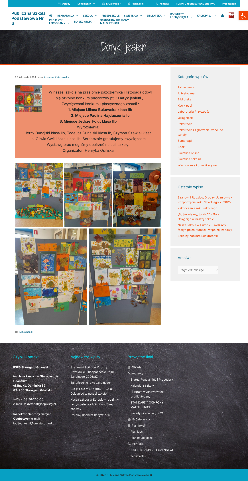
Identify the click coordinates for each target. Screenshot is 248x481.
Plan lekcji (137, 3)
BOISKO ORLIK (83, 21)
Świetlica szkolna (190, 159)
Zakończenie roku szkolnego (197, 208)
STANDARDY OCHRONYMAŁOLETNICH (114, 22)
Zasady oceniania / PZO (147, 413)
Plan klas (137, 431)
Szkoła (88, 15)
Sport (182, 147)
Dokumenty (84, 3)
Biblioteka (154, 15)
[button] (243, 15)
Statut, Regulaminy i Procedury (152, 379)
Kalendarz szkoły (142, 385)
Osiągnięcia (186, 118)
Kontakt (164, 3)
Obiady (65, 3)
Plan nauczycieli (142, 438)
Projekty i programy (57, 22)
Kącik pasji (185, 105)
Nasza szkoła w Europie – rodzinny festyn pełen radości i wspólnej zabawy (94, 404)
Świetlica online (188, 153)
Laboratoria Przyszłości (194, 111)
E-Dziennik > (113, 3)
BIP (231, 15)
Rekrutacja (65, 15)
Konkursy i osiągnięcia (179, 16)
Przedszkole (229, 3)
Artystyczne (186, 93)
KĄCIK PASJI (204, 15)
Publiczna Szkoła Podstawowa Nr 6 (28, 18)
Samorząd (185, 140)
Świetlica (131, 15)
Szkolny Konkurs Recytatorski (198, 236)
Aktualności (25, 331)
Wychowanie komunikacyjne (197, 165)
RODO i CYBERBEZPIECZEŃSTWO (195, 3)
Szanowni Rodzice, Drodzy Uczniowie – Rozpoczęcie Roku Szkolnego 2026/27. (92, 371)
